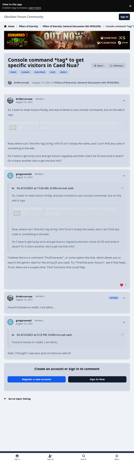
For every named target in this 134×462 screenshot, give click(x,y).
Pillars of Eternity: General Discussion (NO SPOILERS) (87, 82)
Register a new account (36, 379)
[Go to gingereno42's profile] (10, 175)
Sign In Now (97, 379)
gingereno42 (24, 174)
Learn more (6, 6)
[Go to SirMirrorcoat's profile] (10, 82)
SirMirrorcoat (21, 82)
